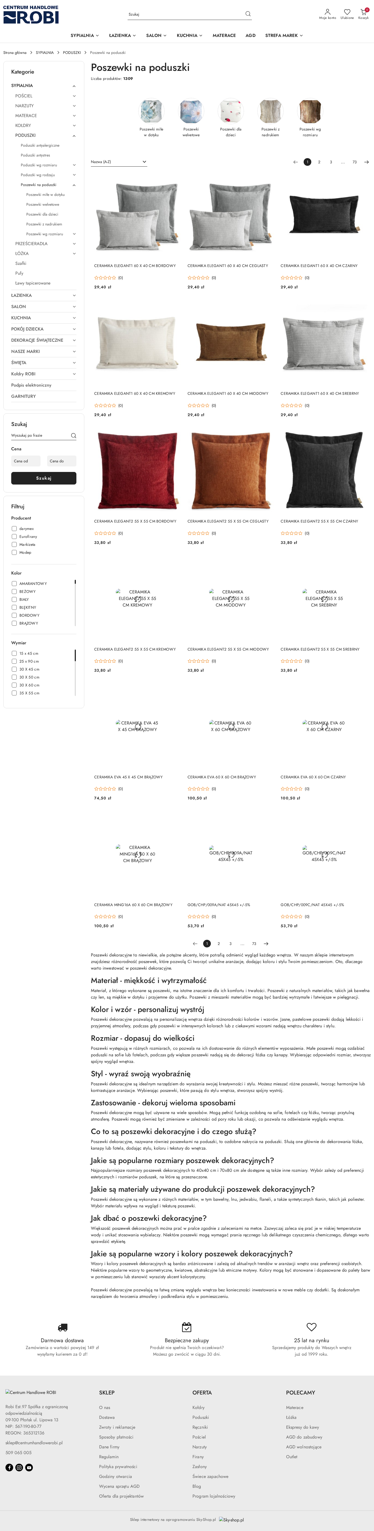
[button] (84, 36)
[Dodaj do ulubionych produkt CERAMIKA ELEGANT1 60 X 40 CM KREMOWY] (175, 306)
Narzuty (199, 1447)
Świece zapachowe (210, 1476)
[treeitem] (43, 85)
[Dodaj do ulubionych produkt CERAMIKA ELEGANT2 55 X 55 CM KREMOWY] (175, 562)
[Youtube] (29, 1467)
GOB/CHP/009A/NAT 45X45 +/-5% (219, 904)
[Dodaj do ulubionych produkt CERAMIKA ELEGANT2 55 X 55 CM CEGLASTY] (268, 434)
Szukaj (44, 478)
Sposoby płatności (116, 1437)
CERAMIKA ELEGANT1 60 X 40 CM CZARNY (319, 265)
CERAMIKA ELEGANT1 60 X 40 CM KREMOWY (134, 393)
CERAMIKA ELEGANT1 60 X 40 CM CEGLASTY (228, 265)
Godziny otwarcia (115, 1476)
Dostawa (107, 1417)
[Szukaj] (73, 436)
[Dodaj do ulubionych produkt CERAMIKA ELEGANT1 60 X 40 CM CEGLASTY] (268, 178)
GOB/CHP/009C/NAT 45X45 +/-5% (312, 904)
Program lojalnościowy (213, 1496)
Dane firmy (109, 1447)
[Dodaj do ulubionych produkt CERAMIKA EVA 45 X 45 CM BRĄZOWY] (175, 689)
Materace (294, 1407)
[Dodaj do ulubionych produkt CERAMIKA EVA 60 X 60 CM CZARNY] (361, 689)
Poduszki (200, 1417)
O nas (104, 1407)
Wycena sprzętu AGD (119, 1486)
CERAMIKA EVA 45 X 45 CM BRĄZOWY (128, 777)
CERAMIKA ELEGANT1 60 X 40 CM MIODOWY (228, 393)
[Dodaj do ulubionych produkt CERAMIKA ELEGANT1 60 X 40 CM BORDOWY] (175, 178)
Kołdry (198, 1407)
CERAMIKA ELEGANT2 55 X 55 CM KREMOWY (135, 649)
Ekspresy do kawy (302, 1427)
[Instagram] (19, 1467)
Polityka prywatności (118, 1466)
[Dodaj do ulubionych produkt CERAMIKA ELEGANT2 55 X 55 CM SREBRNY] (361, 562)
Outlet (292, 1457)
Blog (196, 1486)
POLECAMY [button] (300, 1393)
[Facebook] (9, 1467)
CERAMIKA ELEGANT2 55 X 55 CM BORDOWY (135, 521)
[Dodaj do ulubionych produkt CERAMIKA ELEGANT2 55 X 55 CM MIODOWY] (268, 562)
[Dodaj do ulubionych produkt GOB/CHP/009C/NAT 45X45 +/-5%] (361, 817)
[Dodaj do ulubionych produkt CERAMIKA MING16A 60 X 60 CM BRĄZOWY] (175, 817)
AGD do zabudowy (304, 1437)
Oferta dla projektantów (121, 1496)
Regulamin (109, 1457)
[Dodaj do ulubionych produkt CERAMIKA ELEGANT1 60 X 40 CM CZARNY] (361, 178)
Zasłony (199, 1466)
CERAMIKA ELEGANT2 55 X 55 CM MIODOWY (228, 649)
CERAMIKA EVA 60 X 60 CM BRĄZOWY (222, 777)
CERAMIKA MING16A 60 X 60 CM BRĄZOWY (133, 904)
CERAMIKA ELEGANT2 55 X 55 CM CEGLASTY (228, 521)
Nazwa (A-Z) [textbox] (101, 161)
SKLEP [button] (107, 1393)
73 (355, 162)
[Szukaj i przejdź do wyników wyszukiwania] (248, 14)
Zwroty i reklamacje (117, 1427)
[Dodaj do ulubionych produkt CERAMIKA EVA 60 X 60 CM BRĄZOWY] (268, 689)
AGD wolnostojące (304, 1447)
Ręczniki (200, 1427)
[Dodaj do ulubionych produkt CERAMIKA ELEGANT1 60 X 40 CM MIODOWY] (268, 306)
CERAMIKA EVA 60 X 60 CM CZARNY (313, 777)
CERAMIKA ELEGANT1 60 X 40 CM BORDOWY (135, 265)
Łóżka (291, 1417)
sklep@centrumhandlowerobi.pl (34, 1443)
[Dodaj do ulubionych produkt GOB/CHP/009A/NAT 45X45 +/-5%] (268, 817)
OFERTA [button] (202, 1393)
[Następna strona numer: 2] (367, 162)
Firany (198, 1457)
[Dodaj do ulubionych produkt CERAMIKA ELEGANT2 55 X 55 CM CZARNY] (361, 434)
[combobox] (119, 162)
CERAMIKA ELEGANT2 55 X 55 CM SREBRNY (320, 649)
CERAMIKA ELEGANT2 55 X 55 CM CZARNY (319, 521)
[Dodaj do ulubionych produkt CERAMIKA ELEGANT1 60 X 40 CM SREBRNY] (361, 306)
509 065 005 (18, 1452)
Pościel (199, 1437)
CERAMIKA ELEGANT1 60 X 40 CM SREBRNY (320, 393)
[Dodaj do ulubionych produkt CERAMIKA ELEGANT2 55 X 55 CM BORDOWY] (175, 434)
